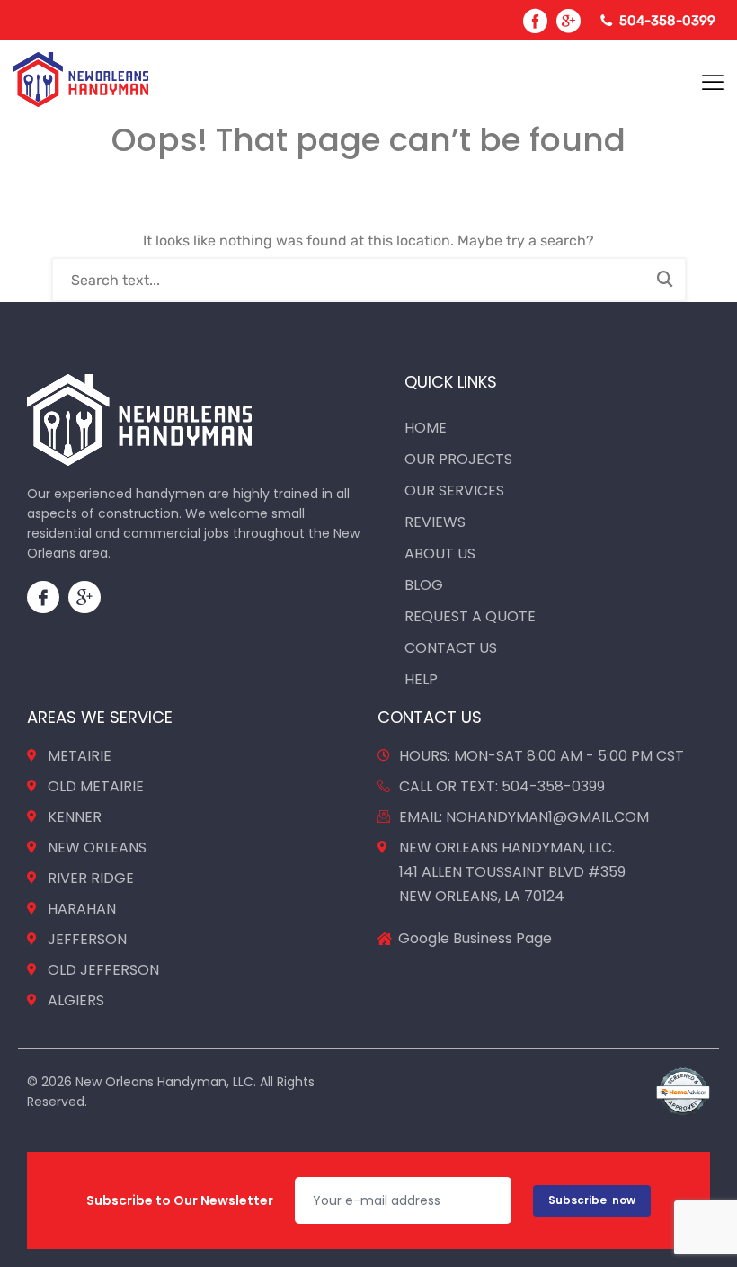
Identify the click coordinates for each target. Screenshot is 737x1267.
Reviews (435, 522)
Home (425, 427)
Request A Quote (470, 616)
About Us (439, 553)
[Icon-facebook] (43, 597)
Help (421, 679)
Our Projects (458, 459)
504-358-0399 (667, 21)
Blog (423, 585)
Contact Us (450, 648)
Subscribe (591, 1200)
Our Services (454, 490)
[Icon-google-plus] (84, 597)
